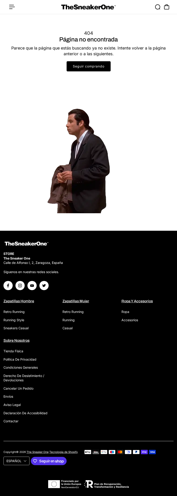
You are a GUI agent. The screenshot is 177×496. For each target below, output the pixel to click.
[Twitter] (44, 285)
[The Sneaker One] (88, 7)
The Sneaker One (38, 452)
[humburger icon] (12, 7)
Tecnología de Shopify (63, 452)
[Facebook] (8, 285)
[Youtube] (32, 285)
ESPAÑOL (13, 461)
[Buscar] (157, 6)
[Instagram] (20, 285)
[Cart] (166, 6)
